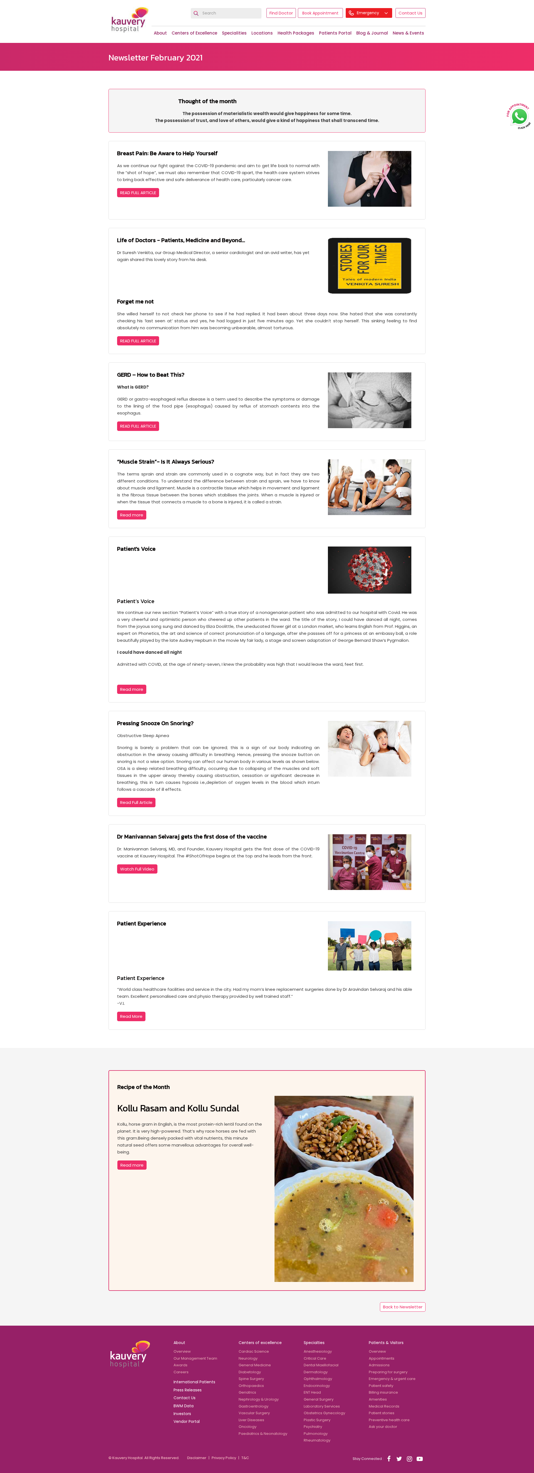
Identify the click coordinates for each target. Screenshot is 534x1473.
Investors (182, 1413)
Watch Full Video (137, 869)
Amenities (378, 1399)
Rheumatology (317, 1440)
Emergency (368, 13)
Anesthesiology (318, 1351)
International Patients (194, 1382)
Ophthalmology (318, 1378)
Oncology (247, 1426)
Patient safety (381, 1385)
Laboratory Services (322, 1406)
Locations (262, 33)
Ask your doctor (383, 1426)
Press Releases (188, 1390)
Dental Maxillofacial (321, 1365)
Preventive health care (389, 1420)
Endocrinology (317, 1385)
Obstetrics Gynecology (324, 1413)
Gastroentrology (253, 1406)
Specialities (234, 33)
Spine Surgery (251, 1378)
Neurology (248, 1358)
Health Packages (296, 33)
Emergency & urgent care (392, 1378)
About (160, 33)
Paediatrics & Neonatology (263, 1433)
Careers (181, 1372)
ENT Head (312, 1392)
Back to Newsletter (402, 1307)
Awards (180, 1365)
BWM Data (184, 1406)
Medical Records (384, 1406)
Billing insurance (383, 1392)
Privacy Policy (224, 1457)
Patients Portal (335, 33)
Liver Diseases (251, 1420)
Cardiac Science (254, 1351)
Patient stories (381, 1413)
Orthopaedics (251, 1385)
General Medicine (255, 1365)
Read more (131, 515)
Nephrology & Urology (259, 1399)
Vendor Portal (187, 1421)
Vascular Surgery (254, 1413)
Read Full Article (136, 802)
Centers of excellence (260, 1342)
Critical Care (315, 1358)
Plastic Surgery (317, 1420)
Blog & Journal (372, 33)
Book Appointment (320, 13)
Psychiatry (313, 1426)
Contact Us (410, 13)
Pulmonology (316, 1433)
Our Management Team (195, 1358)
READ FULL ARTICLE (138, 193)
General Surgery (318, 1399)
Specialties (314, 1342)
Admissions (379, 1365)
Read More (131, 1016)
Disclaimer (196, 1457)
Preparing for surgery (388, 1372)
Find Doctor (281, 13)
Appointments (381, 1358)
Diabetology (250, 1372)
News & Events (408, 33)
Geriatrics (247, 1392)
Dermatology (316, 1372)
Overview (182, 1351)
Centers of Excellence (194, 33)
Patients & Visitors (386, 1342)
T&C (245, 1457)
